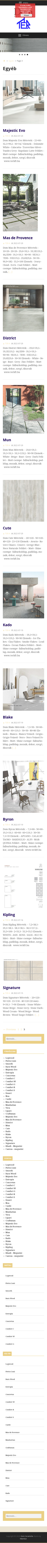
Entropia (10, 1072)
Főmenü (25, 35)
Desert (9, 1093)
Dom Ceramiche (27, 1536)
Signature (11, 987)
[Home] (4, 60)
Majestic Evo (14, 130)
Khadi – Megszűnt (14, 1146)
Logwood (10, 1058)
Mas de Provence (18, 237)
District (9, 337)
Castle (8, 1099)
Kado (7, 624)
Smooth (9, 1064)
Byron (8, 819)
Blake (8, 717)
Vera (8, 1108)
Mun (7, 439)
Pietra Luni (11, 1061)
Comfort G (10, 1084)
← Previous (9, 1029)
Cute (7, 528)
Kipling (9, 914)
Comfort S (10, 1090)
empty (25, 2)
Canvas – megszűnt (14, 1149)
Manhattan (11, 1105)
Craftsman (11, 1114)
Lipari (9, 1111)
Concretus (10, 1075)
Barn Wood (11, 1067)
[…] (10, 272)
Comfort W (11, 1081)
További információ (26, 12)
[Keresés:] (23, 1039)
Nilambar (23, 1538)
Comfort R (10, 1087)
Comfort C (10, 1078)
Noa (7, 1096)
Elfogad (26, 15)
